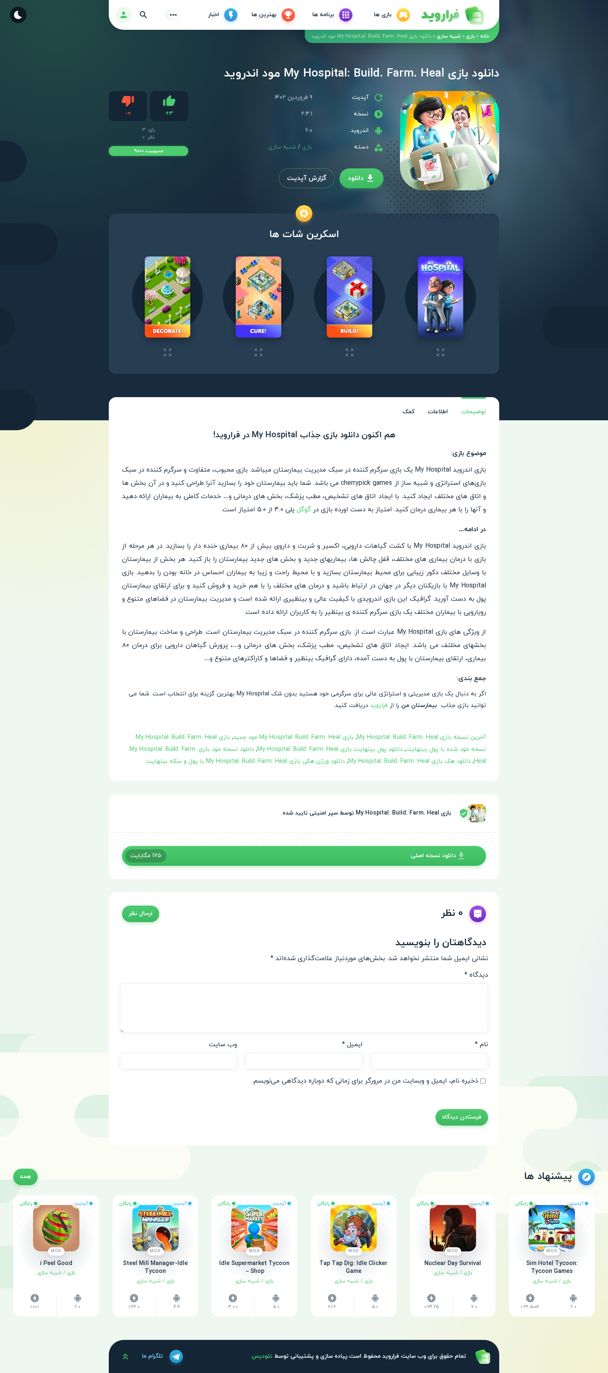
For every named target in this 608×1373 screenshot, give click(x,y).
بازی (470, 36)
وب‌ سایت (223, 1044)
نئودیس (262, 1356)
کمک (408, 412)
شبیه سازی (449, 36)
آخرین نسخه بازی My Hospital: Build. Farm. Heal (421, 737)
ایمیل (352, 1044)
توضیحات (473, 412)
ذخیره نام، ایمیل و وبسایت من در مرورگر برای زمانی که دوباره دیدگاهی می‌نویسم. (365, 1080)
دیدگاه (476, 975)
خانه (484, 36)
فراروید (379, 705)
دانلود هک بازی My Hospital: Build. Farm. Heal (409, 761)
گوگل (304, 509)
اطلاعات (438, 412)
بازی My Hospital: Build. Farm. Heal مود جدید (293, 737)
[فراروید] (452, 15)
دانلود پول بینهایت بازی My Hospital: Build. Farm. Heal (329, 749)
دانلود (356, 178)
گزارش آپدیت (306, 178)
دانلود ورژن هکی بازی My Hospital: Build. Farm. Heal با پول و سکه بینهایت (245, 761)
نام (481, 1044)
